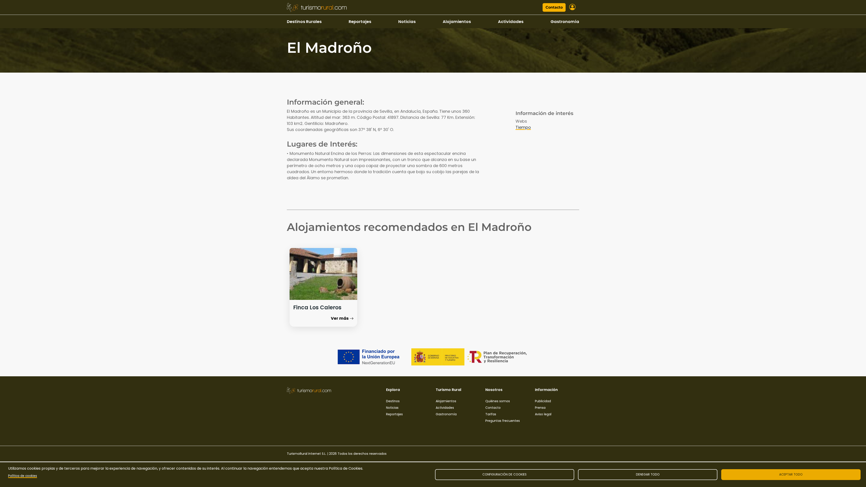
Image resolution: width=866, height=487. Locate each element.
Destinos (393, 401)
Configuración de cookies (504, 474)
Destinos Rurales (304, 21)
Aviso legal (543, 414)
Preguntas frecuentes (502, 420)
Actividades (510, 21)
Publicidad (543, 401)
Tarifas (490, 414)
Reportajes (360, 21)
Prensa (540, 407)
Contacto (554, 7)
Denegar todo (648, 474)
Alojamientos (457, 21)
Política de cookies (22, 476)
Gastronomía (564, 21)
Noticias (407, 21)
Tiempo (523, 127)
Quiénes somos (497, 401)
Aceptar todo (791, 474)
